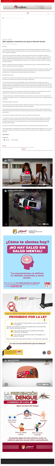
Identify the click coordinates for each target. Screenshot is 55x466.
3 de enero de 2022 (6, 44)
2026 (15, 461)
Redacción (15, 44)
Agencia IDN (11, 461)
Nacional (10, 39)
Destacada (4, 39)
